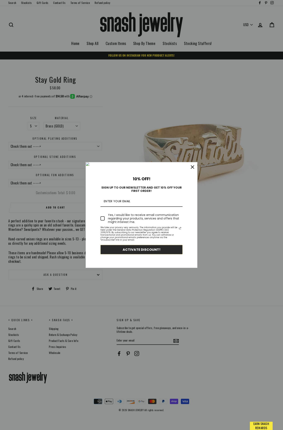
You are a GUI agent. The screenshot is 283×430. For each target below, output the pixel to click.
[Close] (192, 167)
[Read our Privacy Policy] (180, 228)
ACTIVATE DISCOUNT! (142, 249)
